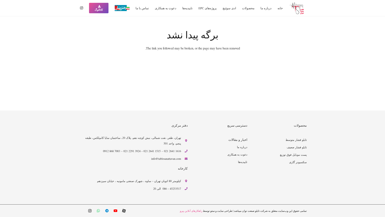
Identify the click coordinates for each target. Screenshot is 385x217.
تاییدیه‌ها (242, 162)
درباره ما (242, 147)
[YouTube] (115, 211)
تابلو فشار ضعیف (297, 147)
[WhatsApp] (98, 211)
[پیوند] (296, 8)
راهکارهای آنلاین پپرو (191, 211)
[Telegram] (107, 211)
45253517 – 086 (172, 188)
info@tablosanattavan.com (166, 159)
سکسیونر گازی (298, 162)
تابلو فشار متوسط (296, 140)
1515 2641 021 (152, 151)
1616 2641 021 (172, 151)
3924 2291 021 (132, 151)
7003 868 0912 (111, 151)
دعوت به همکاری (237, 154)
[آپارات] (124, 211)
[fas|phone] (184, 151)
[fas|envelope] (184, 159)
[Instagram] (81, 8)
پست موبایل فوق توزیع (293, 155)
